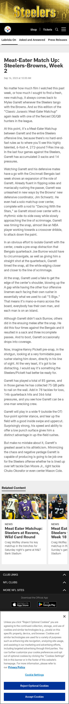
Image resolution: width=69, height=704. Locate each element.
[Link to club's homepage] (7, 28)
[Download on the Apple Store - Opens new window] (20, 605)
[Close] (64, 616)
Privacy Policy (16, 667)
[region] (34, 657)
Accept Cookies (34, 696)
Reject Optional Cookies (34, 685)
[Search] (56, 29)
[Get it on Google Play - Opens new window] (47, 606)
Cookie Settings (34, 674)
